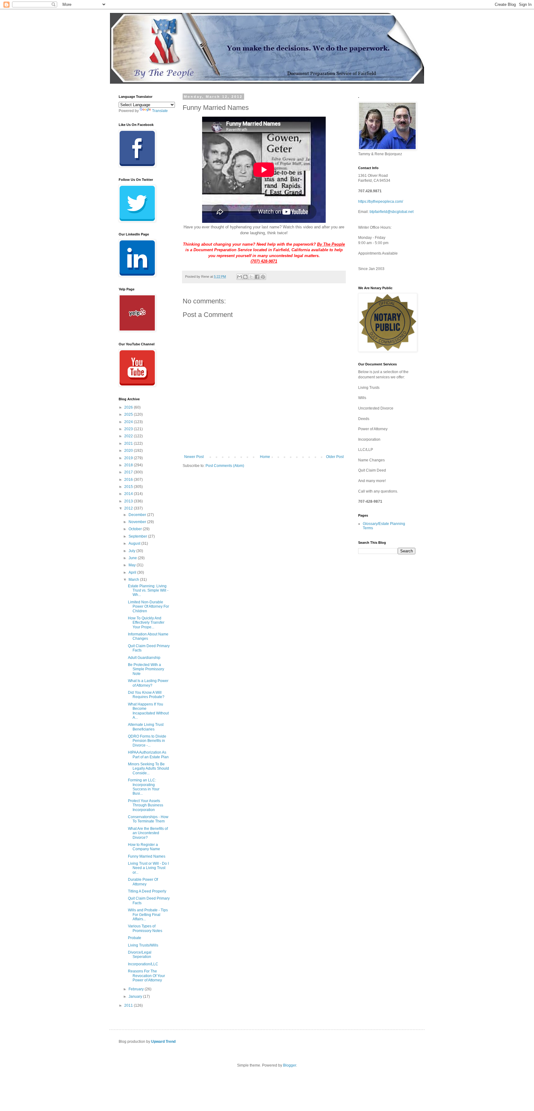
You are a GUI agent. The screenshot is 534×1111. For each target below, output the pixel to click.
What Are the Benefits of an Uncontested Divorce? (148, 833)
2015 (129, 487)
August (135, 543)
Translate (160, 111)
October (136, 529)
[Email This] (239, 277)
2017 (129, 472)
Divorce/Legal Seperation (139, 954)
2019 (129, 458)
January (136, 996)
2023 (129, 429)
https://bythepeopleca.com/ (380, 201)
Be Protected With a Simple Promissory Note (146, 669)
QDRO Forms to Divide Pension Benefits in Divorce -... (147, 740)
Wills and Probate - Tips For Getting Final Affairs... (148, 914)
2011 (129, 1005)
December (138, 515)
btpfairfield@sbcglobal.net (391, 212)
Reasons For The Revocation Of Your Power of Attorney (146, 975)
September (138, 536)
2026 (129, 407)
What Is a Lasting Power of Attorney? (148, 683)
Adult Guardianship (144, 657)
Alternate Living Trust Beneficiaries (145, 726)
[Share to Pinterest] (263, 277)
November (138, 522)
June (133, 558)
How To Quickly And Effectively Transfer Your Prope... (146, 622)
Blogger (289, 1065)
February (137, 989)
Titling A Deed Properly (147, 891)
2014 (129, 494)
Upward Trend (163, 1041)
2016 (129, 479)
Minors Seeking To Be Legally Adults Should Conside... (148, 768)
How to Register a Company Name (144, 847)
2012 (129, 508)
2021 (129, 443)
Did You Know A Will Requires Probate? (146, 694)
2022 (129, 436)
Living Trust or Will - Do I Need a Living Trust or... (148, 868)
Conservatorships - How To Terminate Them (148, 819)
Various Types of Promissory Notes (145, 928)
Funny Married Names (146, 856)
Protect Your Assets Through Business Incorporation (145, 805)
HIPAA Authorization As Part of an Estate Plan (148, 754)
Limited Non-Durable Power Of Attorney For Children (148, 606)
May (133, 565)
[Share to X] (251, 277)
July (132, 551)
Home (265, 457)
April (133, 572)
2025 (129, 414)
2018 (129, 465)
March (134, 579)
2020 (129, 450)
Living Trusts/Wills (143, 945)
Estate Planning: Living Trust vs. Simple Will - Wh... (148, 590)
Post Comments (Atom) (225, 466)
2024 (129, 422)
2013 (129, 501)
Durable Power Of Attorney (143, 881)
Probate (134, 938)
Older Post (335, 457)
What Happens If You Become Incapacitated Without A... (148, 711)
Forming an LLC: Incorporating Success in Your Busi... (143, 787)
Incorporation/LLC (143, 964)
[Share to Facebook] (257, 277)
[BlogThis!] (245, 277)
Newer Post (194, 457)
